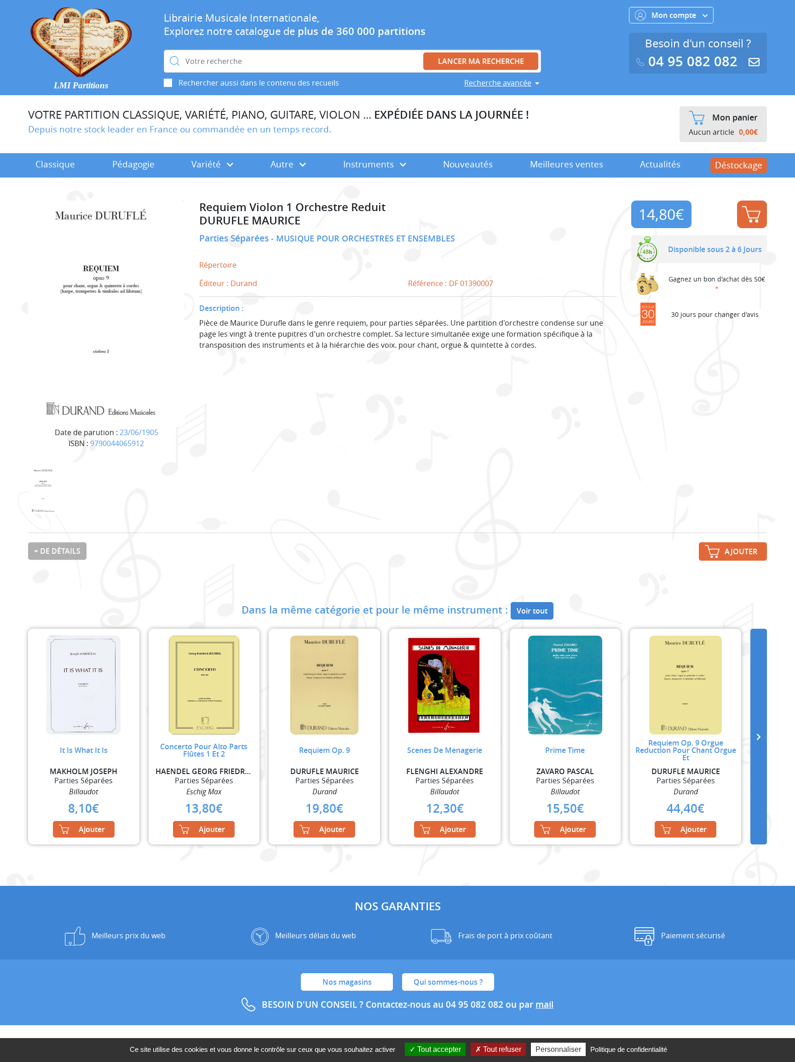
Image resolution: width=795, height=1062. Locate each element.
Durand (243, 283)
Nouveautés (468, 164)
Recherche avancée (497, 83)
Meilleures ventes (566, 164)
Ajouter (752, 214)
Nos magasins (347, 982)
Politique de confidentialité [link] (628, 1049)
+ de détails (57, 551)
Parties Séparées (235, 238)
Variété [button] (207, 164)
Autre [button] (283, 164)
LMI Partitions (81, 85)
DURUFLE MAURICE (249, 220)
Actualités (660, 164)
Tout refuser (501, 1049)
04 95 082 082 (693, 61)
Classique (55, 164)
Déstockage (738, 165)
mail (544, 1004)
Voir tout (532, 611)
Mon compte (674, 15)
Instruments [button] (369, 164)
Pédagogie (133, 164)
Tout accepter (438, 1049)
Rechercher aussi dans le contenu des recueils (259, 83)
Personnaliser (558, 1049)
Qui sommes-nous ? (448, 982)
